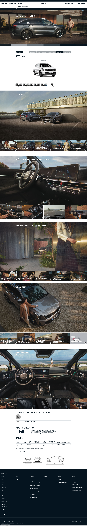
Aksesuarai (20, 3)
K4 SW (3, 493)
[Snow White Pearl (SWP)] (17, 85)
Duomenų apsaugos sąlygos (76, 490)
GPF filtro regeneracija (33, 497)
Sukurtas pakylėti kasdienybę (42, 152)
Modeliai (2, 3)
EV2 (2, 479)
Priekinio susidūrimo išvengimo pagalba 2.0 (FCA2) (45, 345)
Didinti (8, 145)
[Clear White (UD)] (38, 85)
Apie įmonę (83, 3)
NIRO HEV (3, 490)
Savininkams (67, 3)
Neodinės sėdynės (45, 152)
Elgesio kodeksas (74, 482)
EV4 (2, 485)
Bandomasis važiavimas (4, 0)
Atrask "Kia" (73, 3)
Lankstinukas (15, 0)
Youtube (4, 514)
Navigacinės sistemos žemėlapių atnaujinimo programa (35, 492)
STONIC (3, 481)
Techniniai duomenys (44, 8)
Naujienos (78, 3)
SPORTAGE (3, 498)
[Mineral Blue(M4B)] (45, 85)
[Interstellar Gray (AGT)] (24, 85)
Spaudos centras (32, 52)
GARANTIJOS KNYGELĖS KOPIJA (21, 523)
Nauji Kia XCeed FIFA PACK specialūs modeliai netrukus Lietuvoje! (64, 482)
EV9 (2, 507)
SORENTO (3, 504)
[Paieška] (81, 0)
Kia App (31, 495)
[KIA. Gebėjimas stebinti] (4, 473)
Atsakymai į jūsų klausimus (34, 488)
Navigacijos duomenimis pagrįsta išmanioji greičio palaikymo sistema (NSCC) (42, 345)
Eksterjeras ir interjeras (22, 8)
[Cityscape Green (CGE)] (28, 85)
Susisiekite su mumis (75, 481)
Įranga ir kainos (59, 52)
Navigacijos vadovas (67, 52)
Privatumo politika (75, 484)
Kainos (28, 8)
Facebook (2, 514)
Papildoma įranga (18, 479)
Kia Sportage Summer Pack (62, 483)
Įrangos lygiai (33, 8)
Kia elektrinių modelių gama (62, 479)
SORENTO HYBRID (25, 6)
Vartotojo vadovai (32, 494)
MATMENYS (19, 52)
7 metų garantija (32, 481)
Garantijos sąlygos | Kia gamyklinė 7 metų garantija (35, 483)
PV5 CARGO (3, 509)
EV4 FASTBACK (4, 487)
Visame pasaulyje (83, 514)
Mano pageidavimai (33, 479)
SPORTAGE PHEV (4, 501)
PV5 (2, 510)
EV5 (2, 503)
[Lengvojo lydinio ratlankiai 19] (52, 85)
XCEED (3, 482)
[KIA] (43, 4)
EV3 (2, 484)
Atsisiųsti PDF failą (67, 437)
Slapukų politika (74, 485)
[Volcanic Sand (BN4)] (31, 85)
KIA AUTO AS (16, 6)
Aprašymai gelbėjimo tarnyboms (77, 487)
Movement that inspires (76, 479)
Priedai (38, 8)
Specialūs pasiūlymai (9, 3)
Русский (85, 0)
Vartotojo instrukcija (51, 52)
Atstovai (15, 3)
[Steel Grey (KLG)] (42, 85)
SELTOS (3, 496)
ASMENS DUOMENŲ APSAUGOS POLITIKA (8, 523)
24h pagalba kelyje (33, 490)
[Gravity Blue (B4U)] (35, 85)
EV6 (2, 495)
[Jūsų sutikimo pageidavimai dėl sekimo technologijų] (5, 525)
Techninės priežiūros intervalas (35, 485)
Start (44, 60)
